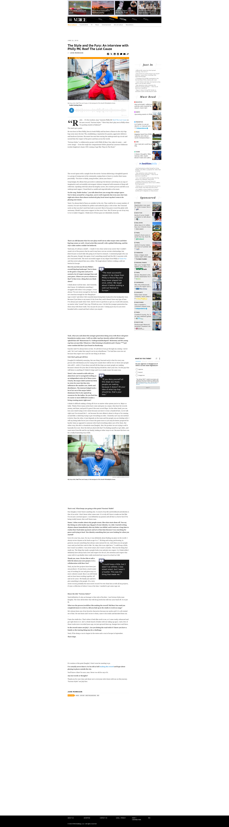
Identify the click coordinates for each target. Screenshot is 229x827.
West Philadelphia (91, 695)
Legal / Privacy (121, 818)
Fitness (138, 203)
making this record (107, 666)
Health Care (139, 322)
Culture (123, 19)
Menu (70, 19)
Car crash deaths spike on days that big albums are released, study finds (147, 178)
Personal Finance (141, 262)
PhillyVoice (80, 20)
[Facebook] (108, 54)
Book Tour (139, 213)
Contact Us (103, 818)
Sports (145, 19)
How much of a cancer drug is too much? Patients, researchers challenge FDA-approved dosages (147, 75)
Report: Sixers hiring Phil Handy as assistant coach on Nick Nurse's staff (145, 90)
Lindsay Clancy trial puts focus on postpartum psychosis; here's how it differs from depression (147, 182)
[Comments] (121, 54)
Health (111, 19)
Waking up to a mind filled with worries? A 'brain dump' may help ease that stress (147, 186)
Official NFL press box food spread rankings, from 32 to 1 (145, 71)
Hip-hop (77, 58)
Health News (139, 302)
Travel (138, 233)
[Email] (124, 54)
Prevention (139, 122)
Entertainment (106, 25)
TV (91, 25)
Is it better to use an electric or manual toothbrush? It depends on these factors (147, 190)
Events (134, 19)
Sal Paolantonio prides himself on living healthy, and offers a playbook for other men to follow (148, 169)
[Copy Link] (127, 54)
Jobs (137, 142)
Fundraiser (139, 252)
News (100, 19)
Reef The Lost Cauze (120, 120)
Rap (98, 695)
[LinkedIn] (114, 54)
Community (139, 292)
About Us (71, 818)
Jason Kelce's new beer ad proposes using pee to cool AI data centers (147, 82)
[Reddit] (117, 54)
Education (139, 102)
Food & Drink (84, 25)
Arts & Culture (118, 25)
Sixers (138, 152)
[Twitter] (111, 54)
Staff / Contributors (136, 818)
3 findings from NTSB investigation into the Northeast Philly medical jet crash (147, 79)
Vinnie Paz (122, 258)
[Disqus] (98, 745)
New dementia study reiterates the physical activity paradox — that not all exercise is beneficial (146, 86)
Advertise (87, 818)
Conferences (140, 282)
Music (97, 25)
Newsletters (129, 25)
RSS (149, 818)
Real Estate (139, 223)
